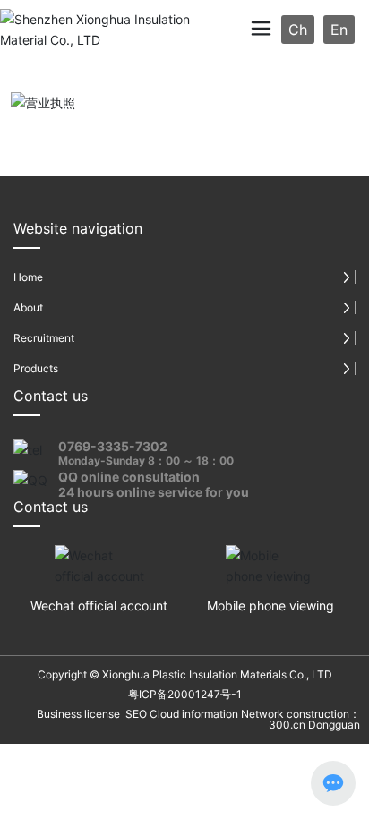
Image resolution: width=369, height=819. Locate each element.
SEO (135, 714)
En (339, 29)
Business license (78, 714)
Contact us (50, 396)
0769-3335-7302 (112, 446)
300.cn (287, 724)
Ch (297, 29)
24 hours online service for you (153, 491)
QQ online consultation (129, 476)
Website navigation (77, 228)
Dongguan (334, 724)
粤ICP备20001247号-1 (185, 694)
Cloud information (194, 714)
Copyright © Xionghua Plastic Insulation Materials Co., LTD (185, 674)
